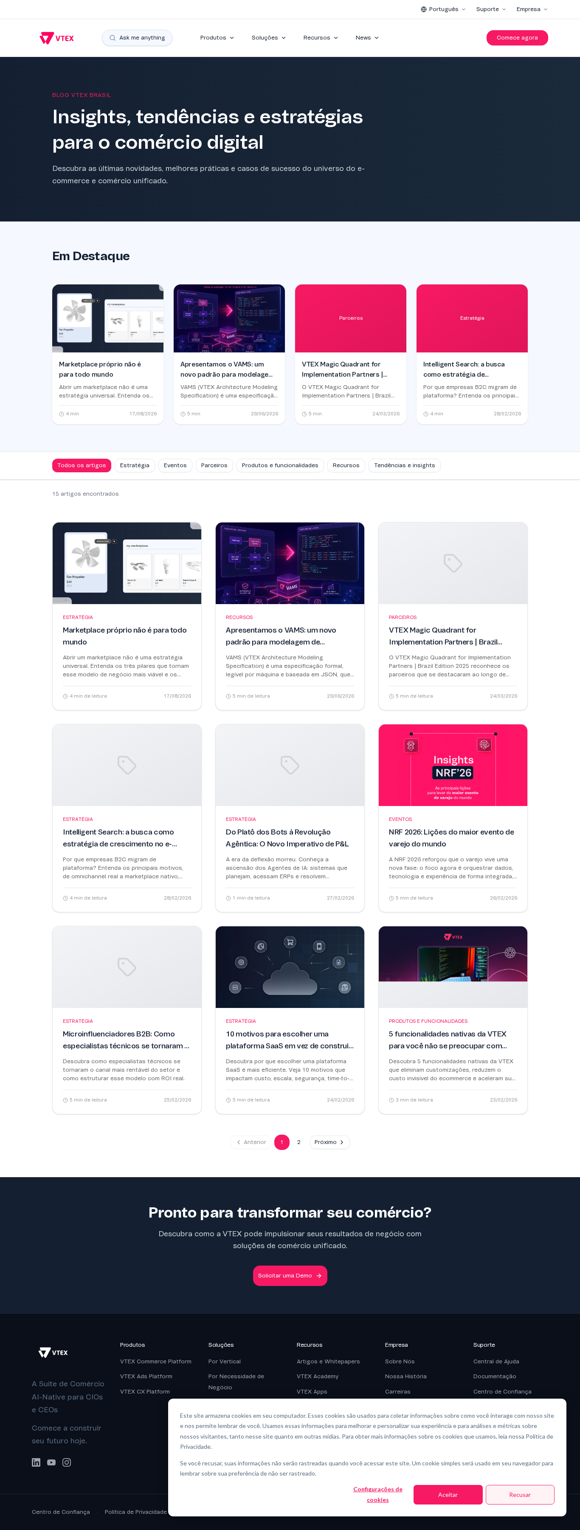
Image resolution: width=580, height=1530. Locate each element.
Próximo (326, 1142)
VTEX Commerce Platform (155, 1361)
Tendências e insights (404, 465)
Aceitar (448, 1494)
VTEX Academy (317, 1376)
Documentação (494, 1376)
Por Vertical (224, 1361)
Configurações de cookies (378, 1494)
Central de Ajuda (496, 1361)
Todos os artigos (81, 465)
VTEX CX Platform (145, 1391)
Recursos (317, 37)
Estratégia (134, 465)
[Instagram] (66, 1462)
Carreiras (398, 1391)
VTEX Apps (312, 1391)
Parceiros (214, 465)
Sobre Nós (400, 1361)
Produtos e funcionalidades (280, 465)
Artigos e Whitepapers (328, 1361)
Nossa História (406, 1376)
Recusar (520, 1494)
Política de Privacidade (136, 1512)
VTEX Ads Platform (146, 1376)
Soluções (265, 37)
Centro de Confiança (502, 1391)
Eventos (175, 465)
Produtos (213, 37)
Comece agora (517, 37)
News (363, 37)
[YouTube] (51, 1462)
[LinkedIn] (36, 1462)
